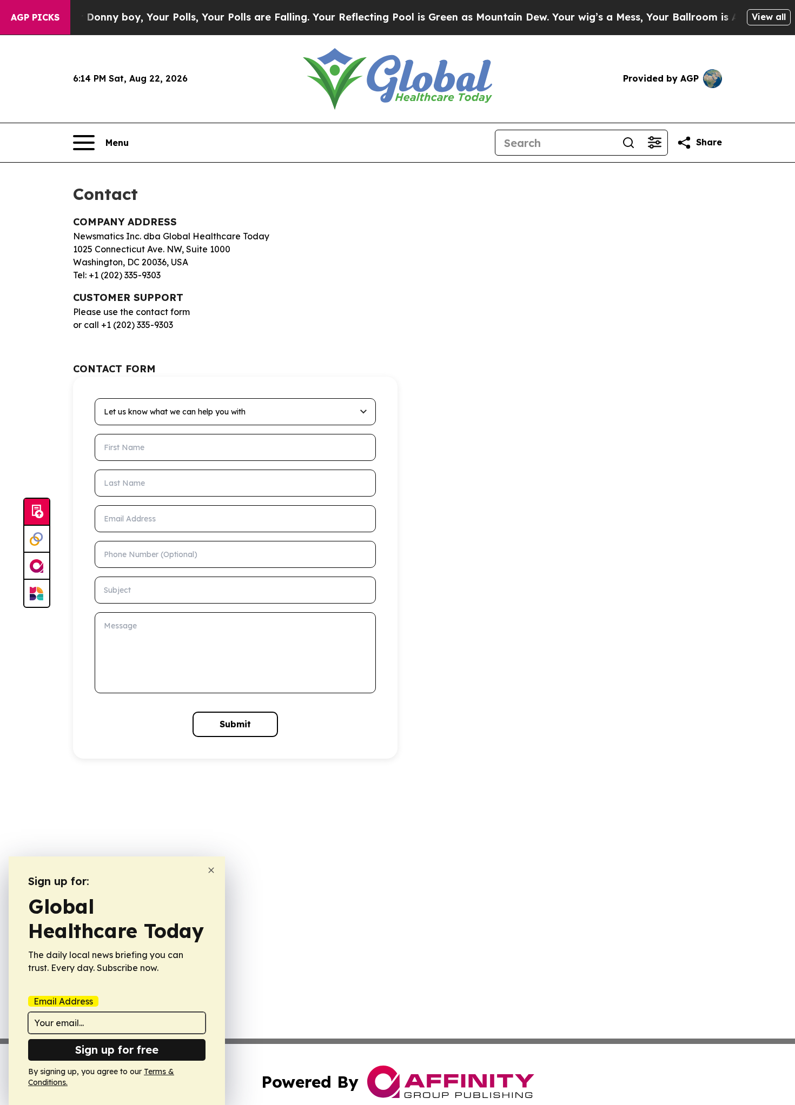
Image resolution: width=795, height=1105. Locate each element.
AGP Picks (35, 17)
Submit (235, 724)
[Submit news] (36, 512)
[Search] (628, 142)
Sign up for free (116, 1049)
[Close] (211, 870)
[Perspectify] (36, 539)
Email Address (63, 1001)
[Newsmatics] (36, 593)
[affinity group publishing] (36, 566)
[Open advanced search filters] (654, 142)
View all (769, 16)
